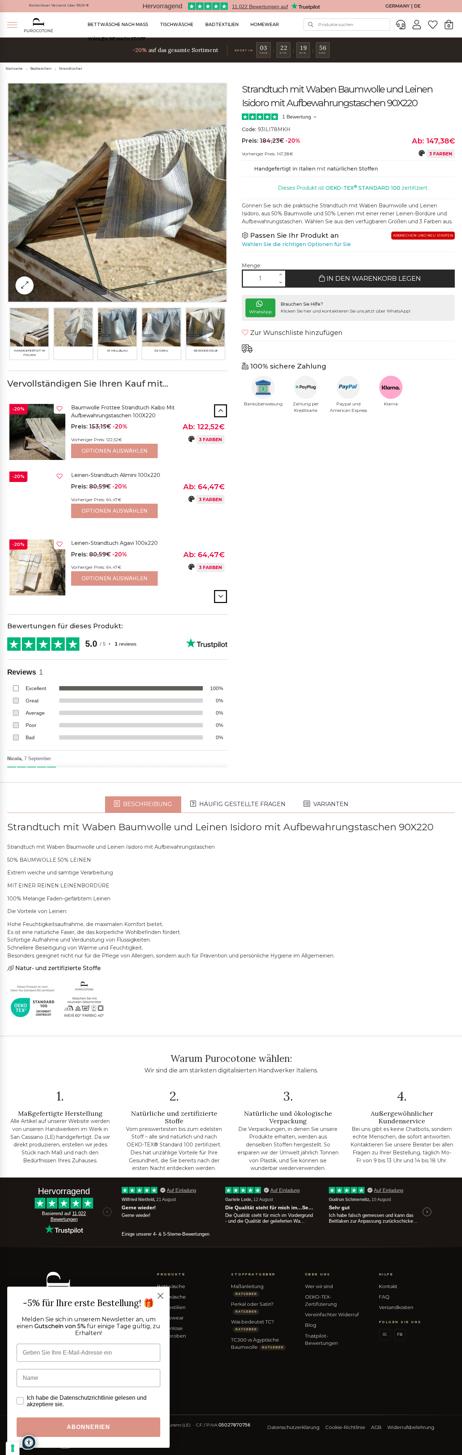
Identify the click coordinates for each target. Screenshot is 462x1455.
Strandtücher (70, 68)
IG (385, 1334)
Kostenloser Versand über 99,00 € (59, 5)
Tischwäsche (176, 24)
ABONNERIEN (88, 1427)
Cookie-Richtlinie (345, 1427)
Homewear (264, 24)
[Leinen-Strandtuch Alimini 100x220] (37, 500)
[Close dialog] (160, 1296)
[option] (117, 434)
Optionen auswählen (115, 451)
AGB (376, 1427)
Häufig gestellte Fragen (242, 804)
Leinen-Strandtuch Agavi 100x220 (114, 543)
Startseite (14, 68)
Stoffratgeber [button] (253, 1274)
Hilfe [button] (386, 1274)
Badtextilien (222, 24)
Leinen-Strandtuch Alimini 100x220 (115, 475)
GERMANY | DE (402, 6)
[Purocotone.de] (38, 25)
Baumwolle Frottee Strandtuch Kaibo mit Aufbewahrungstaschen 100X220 (123, 411)
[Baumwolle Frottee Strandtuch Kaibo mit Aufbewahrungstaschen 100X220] (37, 432)
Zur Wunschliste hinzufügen (295, 333)
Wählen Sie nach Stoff (116, 39)
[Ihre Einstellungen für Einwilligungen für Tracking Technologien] (12, 1448)
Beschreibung (147, 804)
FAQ (384, 1297)
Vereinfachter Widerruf (332, 1314)
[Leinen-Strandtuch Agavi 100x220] (37, 567)
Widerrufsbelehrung (410, 1427)
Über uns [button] (318, 1274)
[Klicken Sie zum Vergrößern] (25, 285)
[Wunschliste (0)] (432, 25)
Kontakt (388, 1286)
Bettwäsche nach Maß (118, 24)
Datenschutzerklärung (293, 1427)
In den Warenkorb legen (373, 279)
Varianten (330, 804)
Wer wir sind (319, 1286)
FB (399, 1334)
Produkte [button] (171, 1274)
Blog (310, 1325)
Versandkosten (396, 1307)
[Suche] (310, 24)
